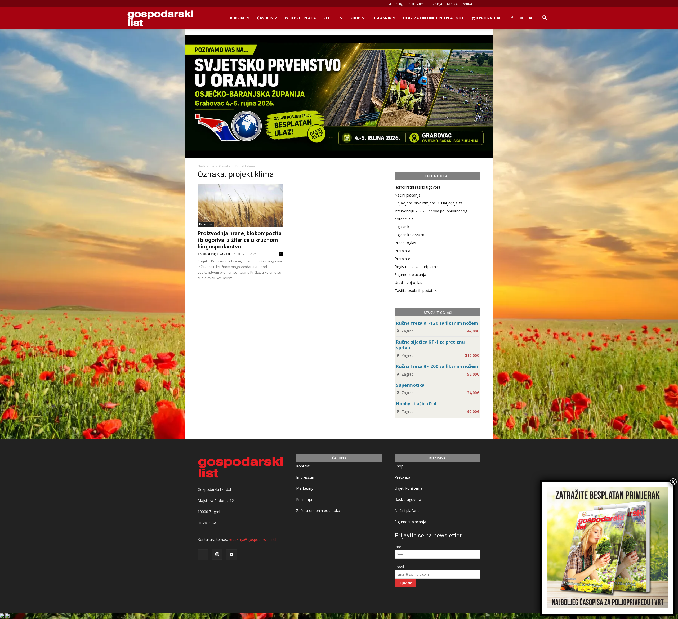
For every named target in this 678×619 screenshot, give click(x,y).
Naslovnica (206, 166)
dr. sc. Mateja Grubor (214, 254)
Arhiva (467, 4)
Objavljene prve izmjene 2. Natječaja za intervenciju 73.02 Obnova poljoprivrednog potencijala (431, 211)
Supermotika (410, 385)
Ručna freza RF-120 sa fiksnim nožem (437, 323)
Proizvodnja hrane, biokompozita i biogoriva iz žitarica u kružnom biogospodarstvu (240, 240)
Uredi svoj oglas (408, 282)
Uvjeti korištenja (408, 488)
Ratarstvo (205, 224)
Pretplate (402, 258)
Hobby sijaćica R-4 (416, 403)
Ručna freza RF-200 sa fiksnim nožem (437, 366)
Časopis (265, 17)
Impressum (416, 4)
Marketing (395, 4)
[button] (544, 18)
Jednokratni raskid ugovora (417, 187)
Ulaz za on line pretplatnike (433, 17)
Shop (355, 17)
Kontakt (452, 4)
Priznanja (435, 4)
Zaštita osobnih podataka (417, 290)
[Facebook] (512, 18)
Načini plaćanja (408, 195)
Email (399, 566)
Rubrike (237, 17)
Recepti (330, 17)
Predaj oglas (405, 242)
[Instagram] (521, 18)
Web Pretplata (300, 17)
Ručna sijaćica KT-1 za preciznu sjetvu (430, 344)
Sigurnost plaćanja (410, 274)
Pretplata (402, 250)
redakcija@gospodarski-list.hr (254, 539)
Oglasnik (381, 17)
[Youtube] (530, 18)
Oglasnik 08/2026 (409, 234)
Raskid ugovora (408, 499)
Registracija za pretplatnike (418, 266)
